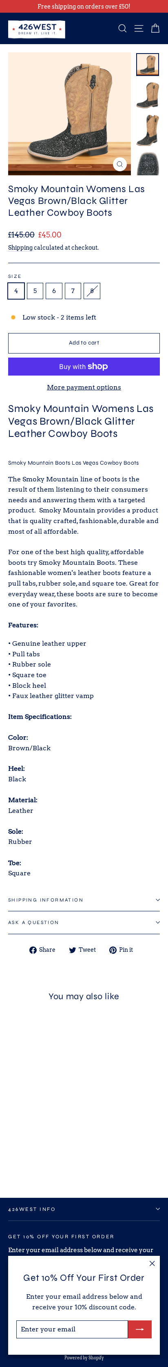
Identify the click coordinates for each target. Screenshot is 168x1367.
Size (15, 276)
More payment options (84, 387)
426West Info (31, 1209)
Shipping (20, 247)
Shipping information (46, 900)
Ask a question (34, 922)
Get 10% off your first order (61, 1236)
